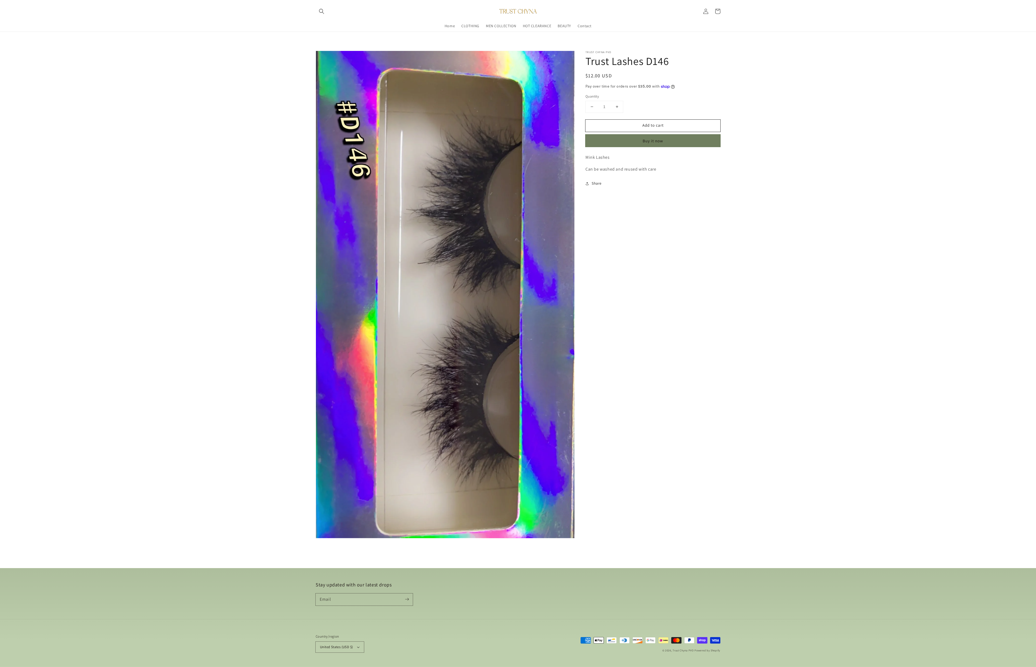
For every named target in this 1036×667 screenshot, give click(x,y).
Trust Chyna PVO (683, 650)
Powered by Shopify (707, 650)
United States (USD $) (336, 647)
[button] (322, 11)
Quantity (592, 96)
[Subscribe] (407, 599)
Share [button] (597, 183)
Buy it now (653, 140)
